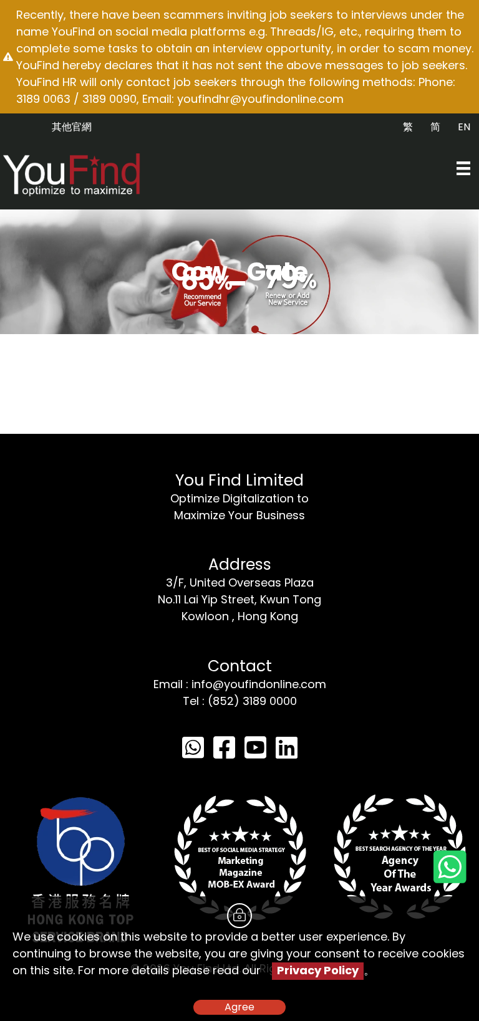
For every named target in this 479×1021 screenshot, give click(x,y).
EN (464, 127)
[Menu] (463, 168)
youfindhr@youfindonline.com (260, 99)
